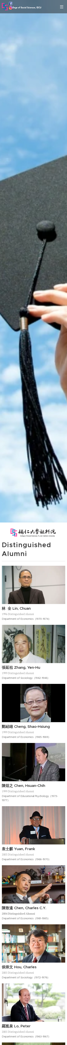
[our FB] (10, 4)
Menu (61, 6)
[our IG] (11, 8)
